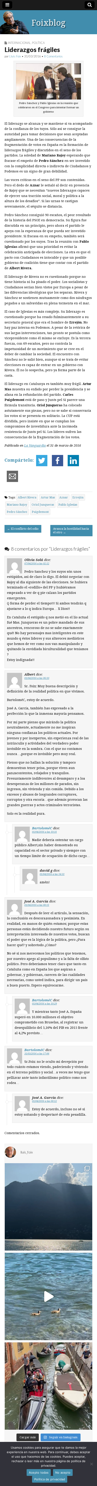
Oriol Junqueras (43, 504)
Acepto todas (38, 1472)
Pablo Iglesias (67, 504)
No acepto (62, 1472)
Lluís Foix (15, 56)
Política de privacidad (49, 1479)
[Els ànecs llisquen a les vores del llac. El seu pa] (48, 1296)
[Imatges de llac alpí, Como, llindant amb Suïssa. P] (48, 1207)
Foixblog (48, 23)
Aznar (63, 497)
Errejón (77, 497)
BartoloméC (42, 828)
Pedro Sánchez (17, 511)
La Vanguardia (35, 445)
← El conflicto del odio (23, 528)
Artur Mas (48, 497)
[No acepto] (91, 1464)
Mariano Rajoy (17, 504)
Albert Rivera (27, 497)
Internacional (19, 43)
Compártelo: (19, 460)
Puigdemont (40, 511)
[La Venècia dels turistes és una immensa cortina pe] (48, 1386)
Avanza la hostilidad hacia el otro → (71, 530)
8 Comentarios (53, 56)
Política (38, 43)
